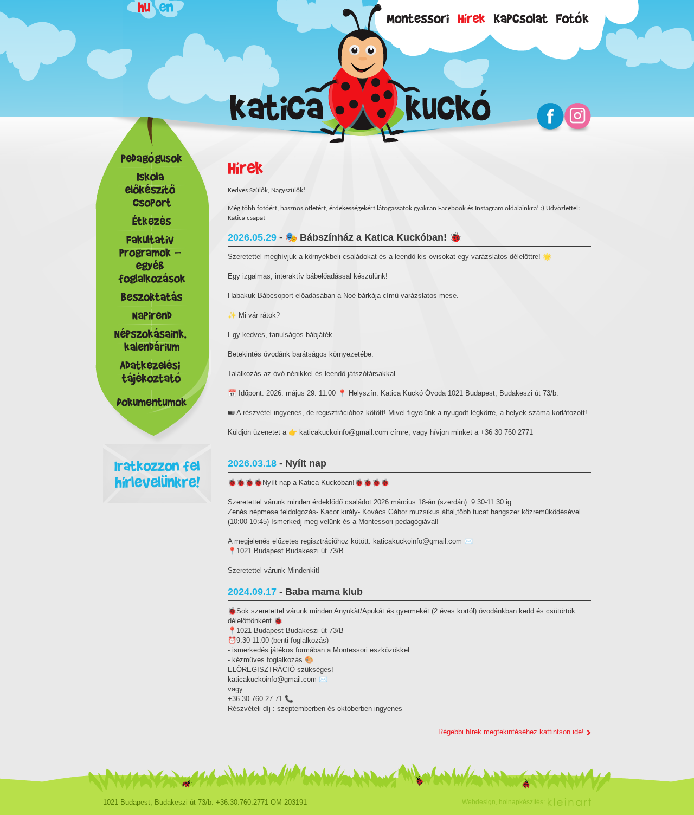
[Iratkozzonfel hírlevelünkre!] (157, 449)
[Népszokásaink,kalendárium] (151, 343)
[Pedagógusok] (151, 161)
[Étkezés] (151, 224)
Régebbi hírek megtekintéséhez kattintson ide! (511, 732)
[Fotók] (572, 17)
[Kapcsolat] (521, 17)
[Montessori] (418, 17)
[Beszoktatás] (151, 299)
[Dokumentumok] (151, 402)
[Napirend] (151, 318)
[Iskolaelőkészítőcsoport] (151, 192)
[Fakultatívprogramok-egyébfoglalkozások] (151, 261)
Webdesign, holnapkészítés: (503, 802)
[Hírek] (472, 17)
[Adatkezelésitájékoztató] (151, 374)
